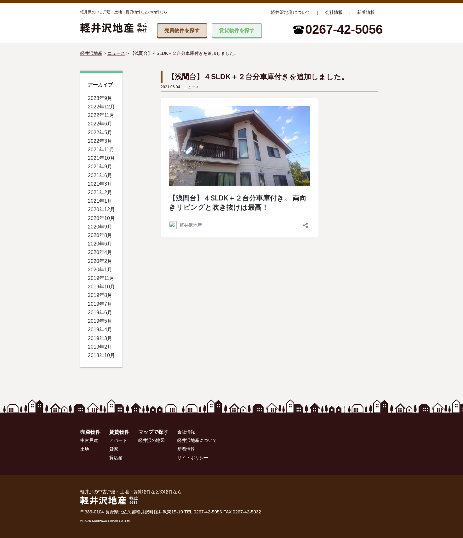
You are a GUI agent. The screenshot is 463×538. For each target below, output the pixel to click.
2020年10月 (101, 218)
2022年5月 (100, 132)
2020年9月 (100, 226)
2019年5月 (100, 321)
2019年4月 (100, 329)
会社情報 (334, 12)
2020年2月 (100, 261)
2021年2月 (100, 192)
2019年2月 (100, 347)
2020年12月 (101, 209)
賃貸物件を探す (236, 30)
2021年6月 (100, 175)
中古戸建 (89, 440)
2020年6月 (100, 243)
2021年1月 (100, 201)
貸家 (113, 449)
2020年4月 (100, 252)
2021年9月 (100, 166)
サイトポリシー (192, 457)
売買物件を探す (182, 30)
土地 (84, 449)
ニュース (191, 87)
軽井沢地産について (291, 12)
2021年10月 (101, 158)
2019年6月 (100, 312)
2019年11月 (101, 278)
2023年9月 (100, 98)
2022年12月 (101, 106)
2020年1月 (100, 269)
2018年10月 (101, 355)
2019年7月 (100, 304)
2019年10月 (101, 286)
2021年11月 (101, 149)
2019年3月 (100, 338)
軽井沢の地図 (151, 440)
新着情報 (366, 12)
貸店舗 (116, 457)
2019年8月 (100, 295)
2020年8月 (100, 235)
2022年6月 (100, 123)
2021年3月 (100, 184)
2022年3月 (100, 141)
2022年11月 (101, 115)
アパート (118, 440)
